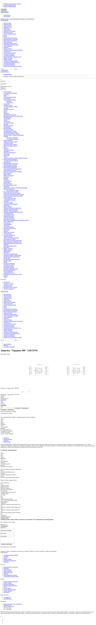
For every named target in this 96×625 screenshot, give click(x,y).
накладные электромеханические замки (14, 194)
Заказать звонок (8, 74)
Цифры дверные (8, 59)
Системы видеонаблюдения (11, 61)
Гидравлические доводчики (11, 581)
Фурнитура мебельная (9, 65)
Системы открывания (9, 63)
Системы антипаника (9, 55)
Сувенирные (7, 182)
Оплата (5, 557)
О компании (7, 282)
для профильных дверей (10, 131)
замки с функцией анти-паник (11, 237)
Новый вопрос (4, 526)
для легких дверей (8, 129)
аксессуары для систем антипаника (13, 240)
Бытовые (6, 178)
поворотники (7, 162)
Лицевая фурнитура (9, 273)
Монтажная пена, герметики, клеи (12, 56)
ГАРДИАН (3, 400)
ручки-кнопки (7, 98)
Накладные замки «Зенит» (10, 144)
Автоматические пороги (10, 52)
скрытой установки (9, 150)
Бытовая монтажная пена (10, 245)
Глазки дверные (8, 46)
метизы (5, 110)
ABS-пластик (7, 251)
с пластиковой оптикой (10, 198)
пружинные (7, 154)
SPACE (5, 277)
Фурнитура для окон (9, 54)
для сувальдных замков (12, 190)
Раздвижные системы (9, 264)
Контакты (6, 562)
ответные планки (8, 105)
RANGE (6, 275)
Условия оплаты (8, 286)
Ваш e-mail (3, 533)
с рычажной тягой (8, 213)
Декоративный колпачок (10, 114)
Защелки (6, 136)
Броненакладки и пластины (11, 39)
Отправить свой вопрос (6, 544)
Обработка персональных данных (12, 3)
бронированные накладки (10, 164)
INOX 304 (6, 252)
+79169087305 (4, 70)
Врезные (6, 231)
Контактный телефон (6, 530)
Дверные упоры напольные (11, 209)
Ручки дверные (7, 25)
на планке (6, 94)
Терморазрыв (7, 127)
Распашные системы (9, 267)
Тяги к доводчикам (8, 221)
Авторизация (7, 15)
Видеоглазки (7, 258)
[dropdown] (1, 1)
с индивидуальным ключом (11, 160)
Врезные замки (7, 260)
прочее (5, 112)
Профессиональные (9, 216)
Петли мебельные (8, 271)
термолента (6, 225)
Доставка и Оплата (8, 283)
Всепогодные (7, 174)
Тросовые (6, 179)
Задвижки (6, 47)
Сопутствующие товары (10, 33)
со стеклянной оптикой (10, 200)
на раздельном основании (10, 93)
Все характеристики (6, 429)
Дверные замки (7, 24)
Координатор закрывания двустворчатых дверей (16, 220)
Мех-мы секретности (9, 189)
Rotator (5, 262)
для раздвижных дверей (10, 97)
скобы (5, 95)
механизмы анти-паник (10, 239)
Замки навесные (8, 42)
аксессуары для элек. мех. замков (12, 193)
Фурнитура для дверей (9, 31)
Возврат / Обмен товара (10, 6)
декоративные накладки (10, 170)
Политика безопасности (10, 5)
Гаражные (6, 177)
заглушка (6, 124)
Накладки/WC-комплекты (10, 40)
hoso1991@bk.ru (5, 71)
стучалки (6, 108)
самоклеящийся (8, 224)
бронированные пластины (10, 166)
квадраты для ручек (9, 109)
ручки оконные (7, 233)
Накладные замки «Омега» (10, 145)
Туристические (7, 181)
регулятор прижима (9, 122)
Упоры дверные (8, 48)
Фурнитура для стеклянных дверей (13, 66)
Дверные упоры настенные (11, 210)
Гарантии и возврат (9, 288)
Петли (5, 35)
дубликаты (6, 186)
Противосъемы (7, 117)
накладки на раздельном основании (13, 171)
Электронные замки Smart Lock (12, 62)
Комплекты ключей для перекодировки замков (15, 187)
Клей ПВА (6, 247)
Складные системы (8, 266)
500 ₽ (14, 411)
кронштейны (7, 118)
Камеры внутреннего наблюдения (12, 255)
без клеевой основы (9, 227)
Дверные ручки (8, 27)
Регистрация (7, 16)
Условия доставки (8, 284)
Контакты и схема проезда (10, 287)
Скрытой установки (9, 217)
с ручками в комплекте (12, 139)
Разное (5, 36)
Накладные (6, 229)
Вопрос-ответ (7, 442)
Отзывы (6, 440)
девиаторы (6, 205)
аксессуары (6, 155)
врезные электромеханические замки (13, 195)
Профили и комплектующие (11, 268)
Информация (4, 552)
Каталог (3, 564)
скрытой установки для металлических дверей (15, 158)
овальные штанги (8, 236)
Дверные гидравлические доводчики (13, 50)
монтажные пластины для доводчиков (13, 116)
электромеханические (9, 218)
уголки (5, 120)
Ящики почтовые (8, 58)
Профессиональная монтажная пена (13, 243)
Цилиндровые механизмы (10, 38)
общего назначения (8, 175)
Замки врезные (7, 29)
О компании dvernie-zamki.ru (11, 555)
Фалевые (9, 101)
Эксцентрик (7, 121)
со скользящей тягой (9, 214)
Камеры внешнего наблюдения (12, 256)
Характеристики (8, 439)
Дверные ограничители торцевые (12, 208)
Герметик (6, 244)
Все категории (7, 23)
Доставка (6, 556)
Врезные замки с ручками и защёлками (14, 135)
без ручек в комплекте (12, 137)
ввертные (6, 148)
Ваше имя (3, 527)
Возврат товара (7, 559)
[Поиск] (17, 69)
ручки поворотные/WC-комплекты (12, 168)
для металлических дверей (10, 106)
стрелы (5, 156)
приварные (6, 151)
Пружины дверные (8, 125)
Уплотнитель (7, 51)
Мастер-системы (8, 183)
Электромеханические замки (11, 44)
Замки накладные (8, 32)
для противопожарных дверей (11, 133)
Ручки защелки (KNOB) (10, 99)
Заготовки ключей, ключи (10, 43)
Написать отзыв (4, 518)
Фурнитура (6, 28)
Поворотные (10, 102)
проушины (6, 113)
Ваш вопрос (4, 536)
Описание (6, 437)
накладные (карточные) (10, 152)
